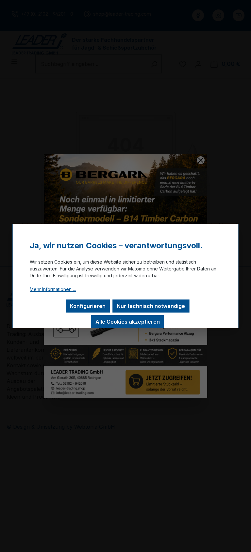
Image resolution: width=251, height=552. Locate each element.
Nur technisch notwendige (151, 306)
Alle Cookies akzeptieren (127, 321)
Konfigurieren (88, 306)
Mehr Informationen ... (53, 289)
